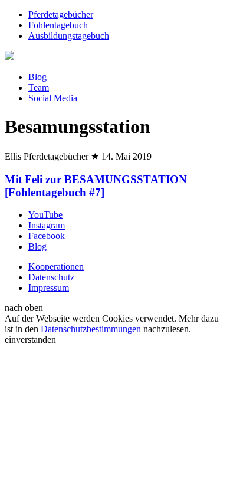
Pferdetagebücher (60, 14)
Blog (37, 77)
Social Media (52, 98)
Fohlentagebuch (58, 25)
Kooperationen (56, 266)
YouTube (45, 215)
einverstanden (30, 339)
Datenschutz (51, 277)
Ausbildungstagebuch (68, 36)
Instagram (46, 225)
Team (38, 87)
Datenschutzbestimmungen (91, 329)
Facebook (46, 236)
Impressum (48, 288)
